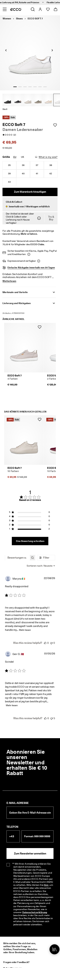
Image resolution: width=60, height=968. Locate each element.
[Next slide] (52, 50)
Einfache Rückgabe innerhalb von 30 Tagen (31, 267)
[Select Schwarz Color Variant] (7, 100)
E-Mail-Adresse (17, 803)
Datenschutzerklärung (34, 912)
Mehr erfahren (29, 233)
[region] (29, 513)
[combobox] (41, 565)
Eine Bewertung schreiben (30, 541)
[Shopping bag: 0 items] (55, 9)
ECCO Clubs (37, 244)
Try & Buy (51, 218)
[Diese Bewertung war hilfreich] (45, 642)
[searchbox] (17, 557)
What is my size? (48, 157)
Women (7, 18)
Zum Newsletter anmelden (30, 853)
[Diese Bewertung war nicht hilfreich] (51, 642)
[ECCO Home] (15, 9)
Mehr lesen (25, 630)
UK (22, 157)
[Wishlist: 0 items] (48, 9)
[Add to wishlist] (55, 125)
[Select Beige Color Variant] (28, 100)
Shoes (19, 18)
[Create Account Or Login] (40, 9)
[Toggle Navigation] (4, 9)
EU (14, 157)
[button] (30, 204)
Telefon (12, 826)
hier (46, 885)
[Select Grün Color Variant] (38, 100)
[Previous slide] (6, 50)
